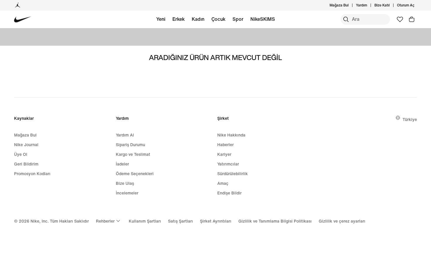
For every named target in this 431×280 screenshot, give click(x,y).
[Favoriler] (400, 19)
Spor (238, 19)
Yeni (160, 19)
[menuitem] (369, 5)
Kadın (198, 19)
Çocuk (218, 19)
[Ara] (346, 19)
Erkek (178, 19)
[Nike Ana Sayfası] (22, 19)
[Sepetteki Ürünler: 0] (411, 19)
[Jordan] (17, 5)
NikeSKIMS (262, 19)
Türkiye (410, 119)
